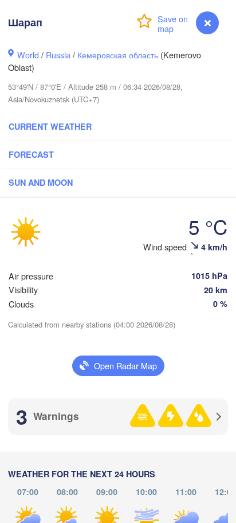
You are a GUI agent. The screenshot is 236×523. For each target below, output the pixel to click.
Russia (58, 55)
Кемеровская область (117, 55)
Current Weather (50, 126)
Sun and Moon (41, 182)
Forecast (31, 154)
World (28, 55)
